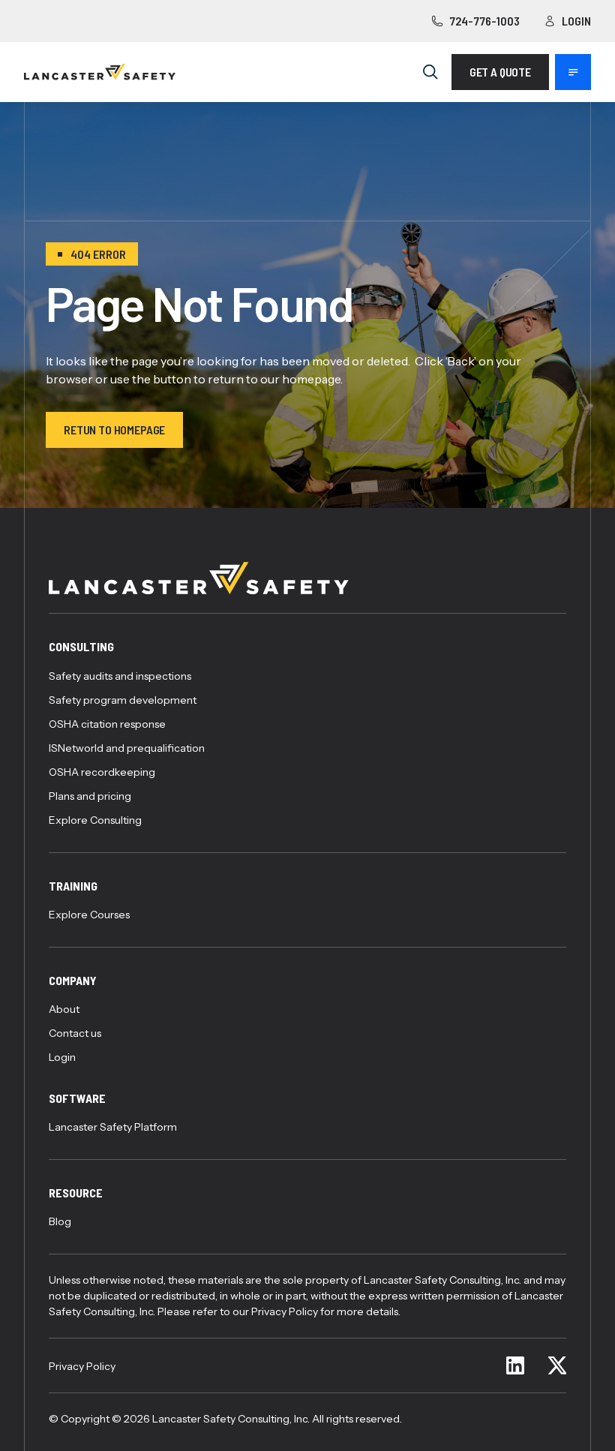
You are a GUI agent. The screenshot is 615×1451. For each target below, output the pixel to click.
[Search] (431, 72)
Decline (501, 1383)
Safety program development (122, 700)
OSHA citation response (107, 724)
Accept (363, 1383)
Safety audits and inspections (120, 676)
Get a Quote (500, 72)
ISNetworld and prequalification (127, 748)
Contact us (75, 1033)
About (64, 1009)
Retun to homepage (114, 429)
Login (576, 21)
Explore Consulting (95, 820)
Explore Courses (89, 914)
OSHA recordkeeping (102, 772)
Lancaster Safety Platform (113, 1127)
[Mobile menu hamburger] (573, 72)
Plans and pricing (90, 796)
